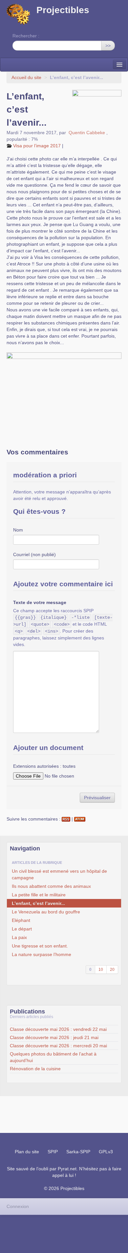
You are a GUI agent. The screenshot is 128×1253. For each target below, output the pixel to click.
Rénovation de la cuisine (35, 1068)
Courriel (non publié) (34, 554)
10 (100, 969)
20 (112, 969)
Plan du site (27, 1151)
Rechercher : (25, 35)
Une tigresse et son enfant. (40, 946)
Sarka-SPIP (78, 1151)
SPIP (53, 1151)
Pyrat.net (67, 1168)
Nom (18, 530)
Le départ (22, 928)
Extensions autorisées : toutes (44, 766)
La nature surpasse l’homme (41, 954)
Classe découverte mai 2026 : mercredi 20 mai (58, 1045)
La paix (19, 937)
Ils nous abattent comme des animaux (51, 886)
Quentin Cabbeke (87, 132)
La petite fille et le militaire (39, 894)
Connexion (18, 1206)
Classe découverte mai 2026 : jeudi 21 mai (54, 1037)
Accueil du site (26, 77)
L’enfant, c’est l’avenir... (38, 903)
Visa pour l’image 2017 (37, 145)
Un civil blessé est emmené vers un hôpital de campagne (59, 874)
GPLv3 (106, 1151)
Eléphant (21, 920)
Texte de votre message (39, 602)
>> (108, 45)
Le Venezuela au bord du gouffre (46, 911)
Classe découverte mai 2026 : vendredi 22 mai (58, 1029)
